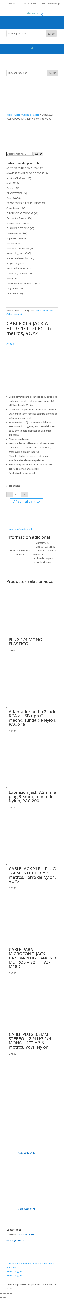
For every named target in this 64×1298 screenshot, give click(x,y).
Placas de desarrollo (17, 258)
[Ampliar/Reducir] (1, 1293)
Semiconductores (15, 268)
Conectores (12, 208)
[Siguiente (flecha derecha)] (4, 1297)
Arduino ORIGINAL (16, 178)
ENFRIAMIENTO (15, 223)
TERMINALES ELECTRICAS (20, 283)
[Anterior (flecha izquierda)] (1, 1297)
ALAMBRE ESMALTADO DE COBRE (25, 173)
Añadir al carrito (26, 501)
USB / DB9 (12, 293)
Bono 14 (11, 198)
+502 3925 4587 (30, 3)
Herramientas (13, 233)
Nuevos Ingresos (15, 253)
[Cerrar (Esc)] (11, 1293)
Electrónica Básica (16, 218)
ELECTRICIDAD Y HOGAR (19, 213)
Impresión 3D (13, 238)
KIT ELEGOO (13, 243)
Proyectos (11, 263)
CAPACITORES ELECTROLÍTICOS (23, 203)
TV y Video (12, 288)
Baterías (10, 188)
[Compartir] (8, 1293)
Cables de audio (30, 114)
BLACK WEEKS (14, 193)
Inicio (9, 114)
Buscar (51, 33)
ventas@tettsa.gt (51, 3)
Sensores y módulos (17, 273)
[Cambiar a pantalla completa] (4, 1293)
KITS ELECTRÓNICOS (17, 248)
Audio (17, 114)
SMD (9, 278)
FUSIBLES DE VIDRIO (17, 228)
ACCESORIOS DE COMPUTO (21, 168)
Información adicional (20, 529)
